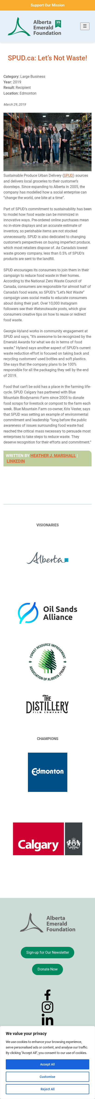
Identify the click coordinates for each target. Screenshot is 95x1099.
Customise (47, 1077)
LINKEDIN (16, 461)
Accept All (47, 1064)
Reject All (48, 1089)
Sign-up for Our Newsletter (47, 952)
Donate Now (48, 969)
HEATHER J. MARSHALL (53, 455)
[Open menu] (84, 26)
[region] (47, 1062)
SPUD (68, 175)
